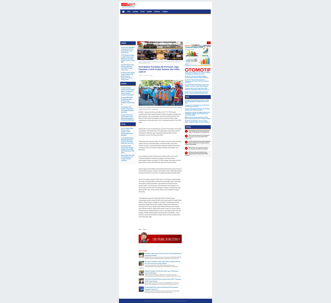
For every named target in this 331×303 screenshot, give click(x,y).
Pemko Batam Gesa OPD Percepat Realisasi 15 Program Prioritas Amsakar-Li (127, 158)
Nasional (135, 12)
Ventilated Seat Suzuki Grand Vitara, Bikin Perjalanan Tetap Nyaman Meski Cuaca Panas (197, 89)
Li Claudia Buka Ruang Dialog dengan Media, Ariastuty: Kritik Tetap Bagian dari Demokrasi (127, 140)
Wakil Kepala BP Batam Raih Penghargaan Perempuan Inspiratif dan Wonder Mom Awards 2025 (197, 137)
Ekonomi (149, 12)
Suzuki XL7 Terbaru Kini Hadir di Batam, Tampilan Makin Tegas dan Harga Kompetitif (196, 77)
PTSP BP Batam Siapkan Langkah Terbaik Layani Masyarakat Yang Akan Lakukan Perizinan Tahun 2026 (128, 59)
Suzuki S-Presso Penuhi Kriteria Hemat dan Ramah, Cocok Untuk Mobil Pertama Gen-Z (196, 92)
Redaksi (158, 300)
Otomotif (165, 12)
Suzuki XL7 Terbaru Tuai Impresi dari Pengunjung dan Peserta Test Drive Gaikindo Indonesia (197, 81)
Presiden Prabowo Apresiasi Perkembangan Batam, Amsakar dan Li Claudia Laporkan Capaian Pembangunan (127, 91)
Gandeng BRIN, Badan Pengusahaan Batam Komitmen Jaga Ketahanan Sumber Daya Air (127, 101)
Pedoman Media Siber (166, 300)
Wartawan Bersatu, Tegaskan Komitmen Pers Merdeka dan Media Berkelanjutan (198, 148)
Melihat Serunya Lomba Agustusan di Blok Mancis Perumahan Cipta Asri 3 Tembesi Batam (197, 118)
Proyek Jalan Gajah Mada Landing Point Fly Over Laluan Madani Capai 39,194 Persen (128, 50)
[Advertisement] (165, 28)
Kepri (128, 12)
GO (209, 42)
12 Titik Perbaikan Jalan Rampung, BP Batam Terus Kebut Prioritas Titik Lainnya (127, 67)
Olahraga (157, 12)
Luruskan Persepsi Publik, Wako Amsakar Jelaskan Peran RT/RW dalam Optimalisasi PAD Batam (127, 149)
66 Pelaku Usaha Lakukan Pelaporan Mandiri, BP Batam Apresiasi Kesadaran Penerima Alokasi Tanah (128, 76)
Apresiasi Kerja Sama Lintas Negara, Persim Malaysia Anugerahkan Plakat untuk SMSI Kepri (127, 117)
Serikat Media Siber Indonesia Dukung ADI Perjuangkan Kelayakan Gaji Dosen (127, 109)
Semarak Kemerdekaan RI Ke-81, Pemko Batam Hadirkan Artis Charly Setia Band (197, 109)
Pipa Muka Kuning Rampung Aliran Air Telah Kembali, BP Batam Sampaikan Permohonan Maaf (197, 102)
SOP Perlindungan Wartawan (179, 300)
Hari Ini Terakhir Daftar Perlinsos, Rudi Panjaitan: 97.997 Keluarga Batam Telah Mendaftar (127, 132)
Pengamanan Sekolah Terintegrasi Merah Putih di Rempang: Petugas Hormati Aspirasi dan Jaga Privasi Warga (197, 114)
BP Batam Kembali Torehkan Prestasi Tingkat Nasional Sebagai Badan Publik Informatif (196, 154)
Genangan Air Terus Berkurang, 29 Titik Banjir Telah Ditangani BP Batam (197, 106)
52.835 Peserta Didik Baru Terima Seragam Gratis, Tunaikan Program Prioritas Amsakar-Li (197, 121)
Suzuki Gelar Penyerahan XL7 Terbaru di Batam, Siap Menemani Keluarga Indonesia (198, 73)
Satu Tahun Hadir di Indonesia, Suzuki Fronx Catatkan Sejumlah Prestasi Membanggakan (197, 85)
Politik (143, 12)
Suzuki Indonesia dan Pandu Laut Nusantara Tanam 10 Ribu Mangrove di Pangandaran (199, 131)
